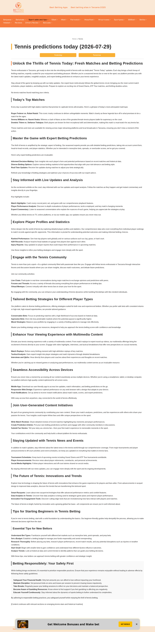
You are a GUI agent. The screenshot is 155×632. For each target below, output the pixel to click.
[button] (12, 19)
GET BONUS (125, 624)
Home (74, 39)
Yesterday (58, 55)
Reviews (18, 23)
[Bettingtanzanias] (18, 7)
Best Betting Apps (58, 7)
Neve (15, 629)
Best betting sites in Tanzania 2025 (88, 7)
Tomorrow (97, 55)
